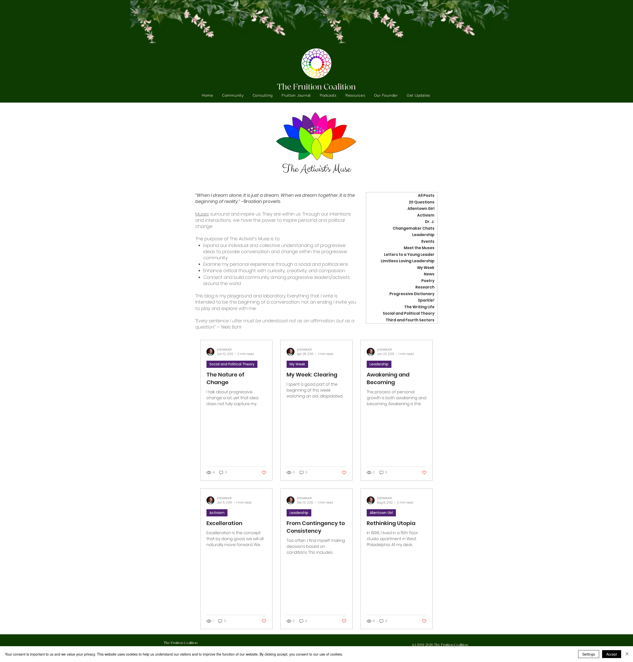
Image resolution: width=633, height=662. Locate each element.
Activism (217, 512)
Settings (588, 654)
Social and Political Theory (231, 364)
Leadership (379, 364)
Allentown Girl (381, 512)
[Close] (627, 654)
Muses (202, 214)
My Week (297, 364)
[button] (355, 95)
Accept (611, 654)
